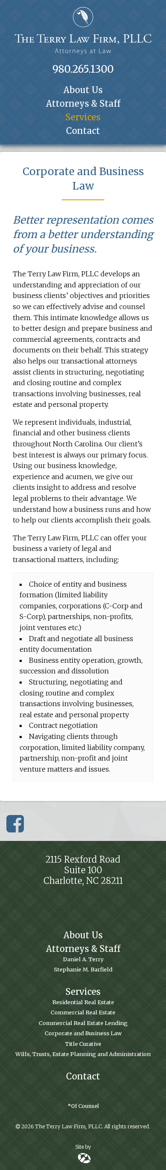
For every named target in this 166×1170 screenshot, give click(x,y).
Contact (83, 130)
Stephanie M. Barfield (83, 969)
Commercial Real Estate (83, 1012)
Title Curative (83, 1043)
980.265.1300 (83, 69)
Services (83, 117)
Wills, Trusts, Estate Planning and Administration (83, 1054)
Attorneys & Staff (83, 103)
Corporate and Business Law (83, 1033)
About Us (83, 90)
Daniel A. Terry (83, 959)
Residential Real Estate (83, 1002)
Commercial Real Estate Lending (83, 1022)
